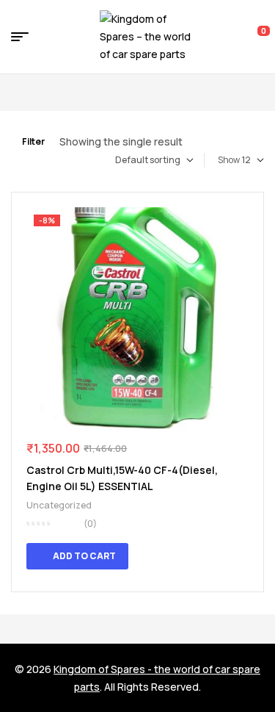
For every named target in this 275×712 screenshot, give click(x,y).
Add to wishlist (241, 220)
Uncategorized (59, 505)
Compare (245, 556)
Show (229, 160)
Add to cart (84, 556)
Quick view (227, 556)
